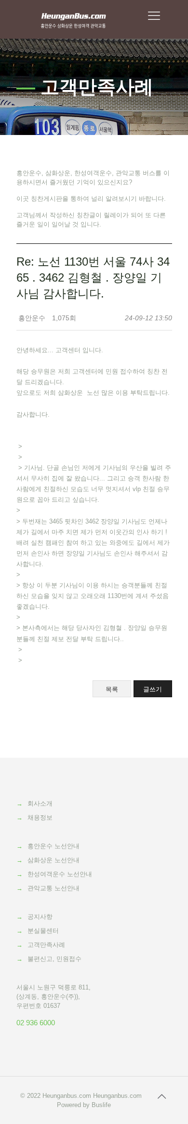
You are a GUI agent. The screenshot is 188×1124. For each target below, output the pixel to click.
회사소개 (40, 803)
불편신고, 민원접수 (54, 958)
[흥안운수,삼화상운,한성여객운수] (73, 19)
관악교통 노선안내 (53, 888)
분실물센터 (43, 930)
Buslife (101, 1105)
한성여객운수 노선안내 (59, 874)
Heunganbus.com (66, 1095)
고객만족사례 (46, 944)
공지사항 (40, 916)
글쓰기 (152, 689)
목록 (112, 689)
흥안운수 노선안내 (53, 846)
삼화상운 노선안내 (53, 860)
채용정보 (40, 817)
